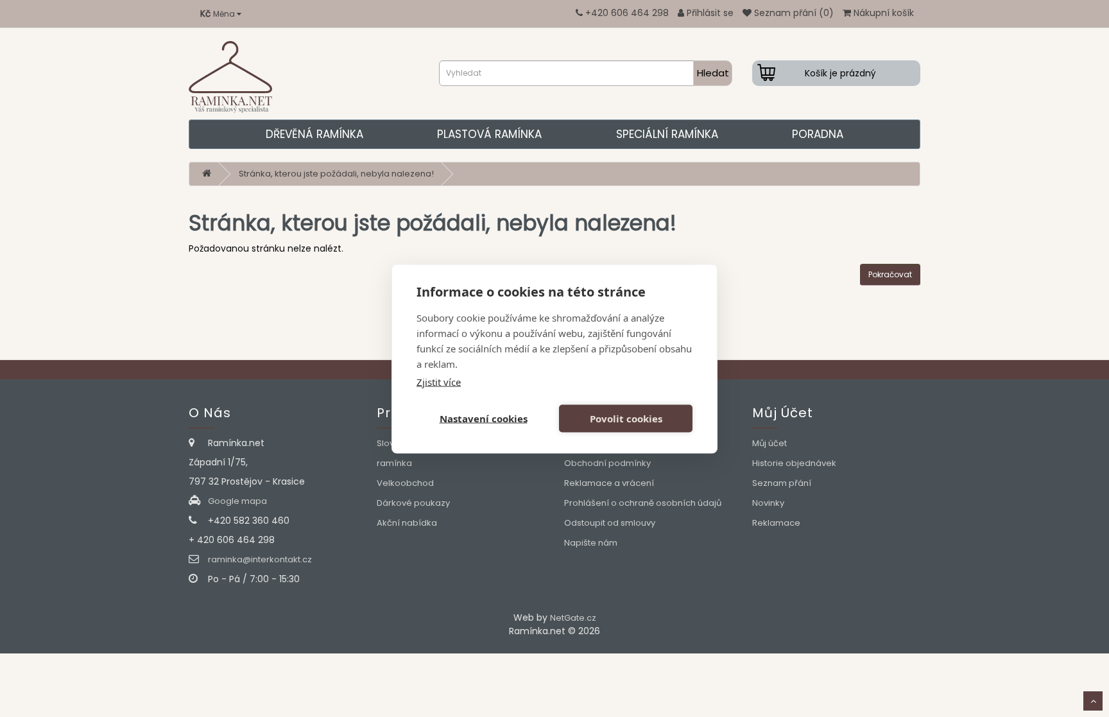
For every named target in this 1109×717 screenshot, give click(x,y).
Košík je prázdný (840, 73)
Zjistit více (439, 381)
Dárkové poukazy (413, 503)
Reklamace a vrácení (609, 483)
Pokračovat (890, 274)
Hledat (713, 73)
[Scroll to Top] (1093, 701)
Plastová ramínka (489, 134)
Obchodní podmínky (607, 463)
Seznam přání (781, 483)
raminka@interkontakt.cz (260, 559)
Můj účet (769, 443)
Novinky (768, 503)
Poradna (817, 134)
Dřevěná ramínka (314, 134)
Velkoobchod (405, 483)
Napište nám (590, 543)
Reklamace (776, 523)
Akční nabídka (407, 523)
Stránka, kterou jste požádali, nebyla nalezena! (336, 174)
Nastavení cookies (484, 418)
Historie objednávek (794, 463)
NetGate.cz (573, 618)
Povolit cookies (626, 418)
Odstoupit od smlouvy (609, 523)
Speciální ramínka (667, 134)
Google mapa (237, 501)
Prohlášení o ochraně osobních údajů (642, 503)
